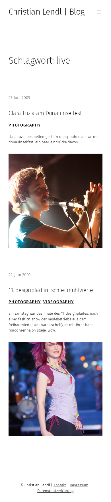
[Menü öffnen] (99, 12)
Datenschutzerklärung (55, 491)
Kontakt (60, 485)
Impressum (79, 485)
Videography (58, 302)
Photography (25, 125)
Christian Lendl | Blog (47, 12)
